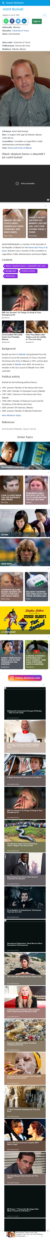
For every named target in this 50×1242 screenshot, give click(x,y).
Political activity (28, 271)
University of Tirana (20, 31)
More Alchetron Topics (11, 415)
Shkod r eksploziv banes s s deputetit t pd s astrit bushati (25, 266)
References (10, 276)
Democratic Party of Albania (20, 148)
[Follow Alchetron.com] (25, 681)
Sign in (36, 21)
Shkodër (22, 354)
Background (11, 271)
